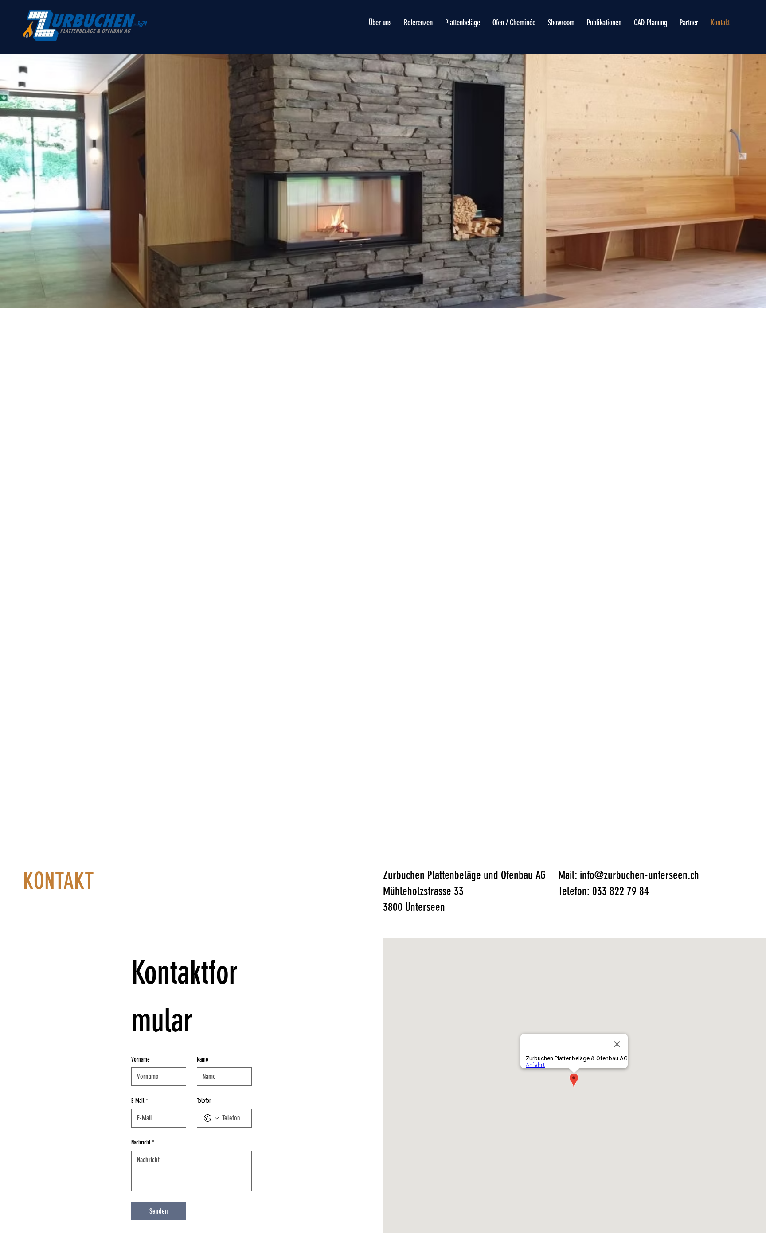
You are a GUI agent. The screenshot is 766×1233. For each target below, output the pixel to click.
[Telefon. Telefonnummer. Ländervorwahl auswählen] (211, 1118)
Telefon (204, 1101)
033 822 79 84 (620, 891)
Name (202, 1059)
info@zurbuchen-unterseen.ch (639, 875)
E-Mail (139, 1101)
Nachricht (142, 1142)
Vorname (140, 1059)
